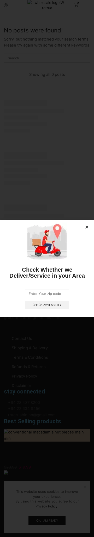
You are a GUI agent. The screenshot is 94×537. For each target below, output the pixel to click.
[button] (87, 227)
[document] (47, 268)
